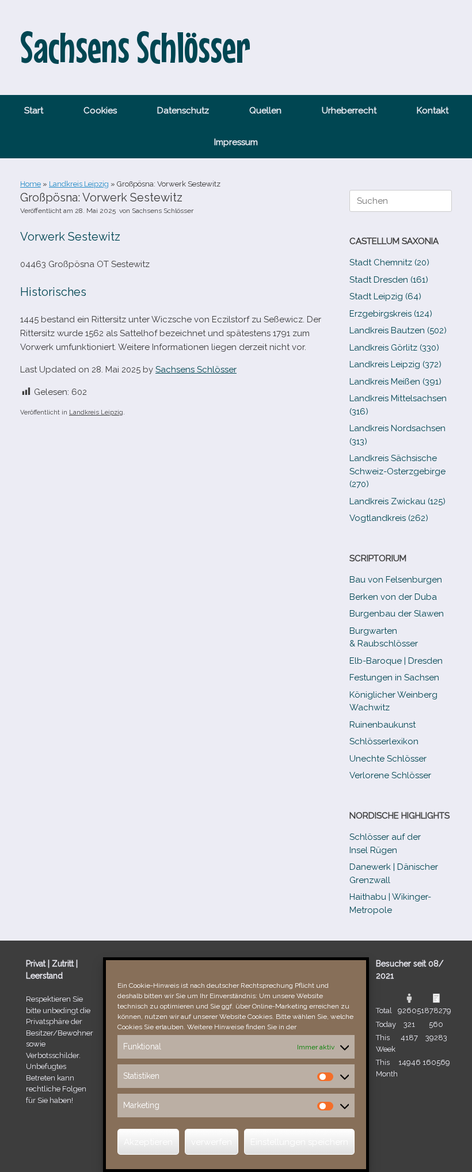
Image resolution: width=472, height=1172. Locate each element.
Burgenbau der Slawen (396, 613)
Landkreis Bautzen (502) (398, 330)
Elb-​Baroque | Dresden (396, 661)
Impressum (236, 142)
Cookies (100, 110)
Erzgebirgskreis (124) (390, 314)
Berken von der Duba (393, 597)
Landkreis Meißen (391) (395, 381)
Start (33, 110)
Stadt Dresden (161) (388, 280)
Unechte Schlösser (388, 759)
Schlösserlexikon (383, 741)
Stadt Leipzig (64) (385, 296)
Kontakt (432, 110)
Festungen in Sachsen (394, 677)
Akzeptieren (148, 1142)
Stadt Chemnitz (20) (389, 262)
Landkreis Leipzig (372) (395, 364)
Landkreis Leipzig (79, 184)
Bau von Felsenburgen (395, 579)
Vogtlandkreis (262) (388, 518)
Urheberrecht (349, 110)
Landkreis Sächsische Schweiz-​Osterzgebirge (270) (397, 471)
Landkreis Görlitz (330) (394, 348)
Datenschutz (183, 110)
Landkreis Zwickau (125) (397, 501)
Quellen (265, 110)
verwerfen (211, 1142)
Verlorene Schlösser (390, 775)
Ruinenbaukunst (382, 725)
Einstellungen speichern (299, 1142)
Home (30, 184)
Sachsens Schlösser (162, 211)
